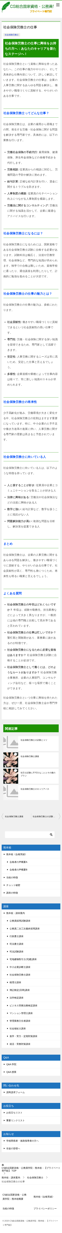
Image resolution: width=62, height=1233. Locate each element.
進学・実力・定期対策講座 (23, 1036)
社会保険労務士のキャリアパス (35, 789)
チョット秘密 (13, 885)
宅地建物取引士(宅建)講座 (23, 959)
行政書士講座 (16, 936)
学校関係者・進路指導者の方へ (22, 1140)
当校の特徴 (12, 877)
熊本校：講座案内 (15, 913)
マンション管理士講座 (21, 1013)
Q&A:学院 (11, 1064)
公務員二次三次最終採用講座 (25, 928)
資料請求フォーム (15, 1092)
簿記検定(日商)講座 (20, 990)
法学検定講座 (16, 997)
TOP (31, 1169)
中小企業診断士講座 (20, 967)
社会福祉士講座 (18, 1028)
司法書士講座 (16, 944)
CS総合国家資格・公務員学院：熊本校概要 (14, 1196)
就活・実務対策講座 (20, 1044)
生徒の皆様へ (13, 1148)
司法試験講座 (16, 951)
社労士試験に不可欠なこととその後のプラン (38, 774)
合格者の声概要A (18, 862)
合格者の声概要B (18, 869)
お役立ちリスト (14, 1112)
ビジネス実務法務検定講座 (23, 1005)
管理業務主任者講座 (20, 1021)
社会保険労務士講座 (30, 756)
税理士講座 (15, 982)
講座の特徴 (12, 892)
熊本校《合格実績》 (16, 854)
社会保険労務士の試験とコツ (34, 740)
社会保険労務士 (12, 35)
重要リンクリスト (15, 1120)
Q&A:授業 (11, 1072)
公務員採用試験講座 (20, 920)
